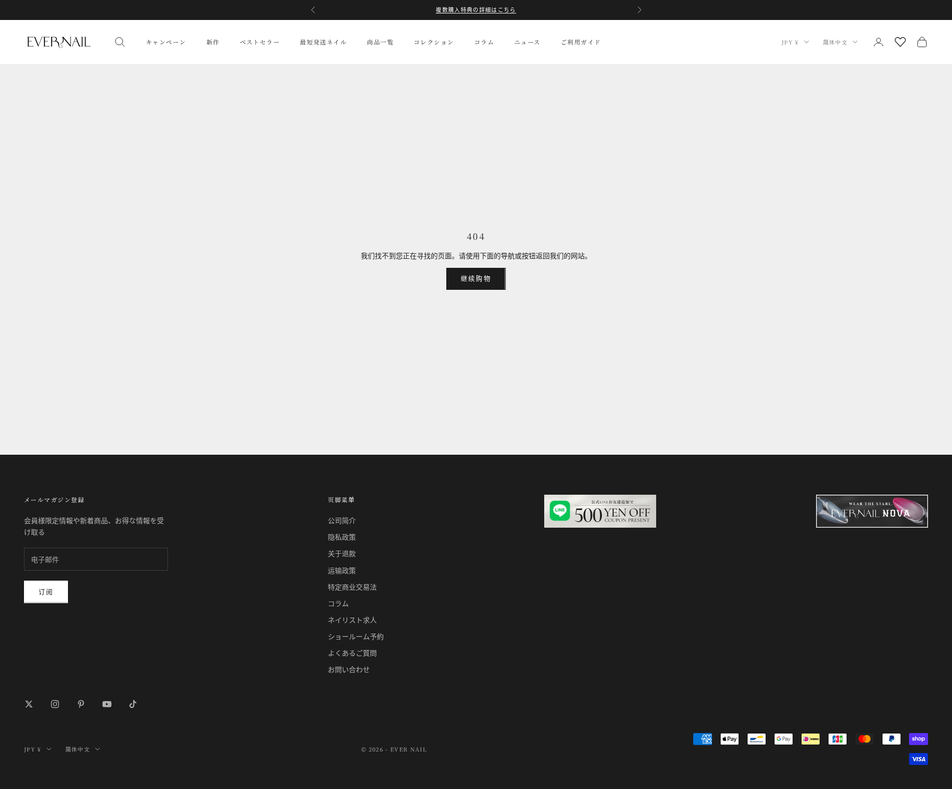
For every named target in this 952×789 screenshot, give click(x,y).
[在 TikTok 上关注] (133, 704)
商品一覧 (380, 41)
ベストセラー (260, 41)
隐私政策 (342, 537)
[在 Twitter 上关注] (29, 704)
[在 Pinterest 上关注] (81, 704)
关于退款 (342, 553)
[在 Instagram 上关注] (55, 704)
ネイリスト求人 (352, 620)
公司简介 (342, 520)
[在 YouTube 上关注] (107, 704)
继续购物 (476, 278)
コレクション (434, 41)
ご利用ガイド (581, 41)
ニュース (527, 41)
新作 (213, 41)
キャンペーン (166, 41)
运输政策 (342, 570)
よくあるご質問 (352, 653)
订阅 (45, 592)
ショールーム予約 (356, 636)
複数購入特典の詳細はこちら (476, 9)
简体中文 (835, 42)
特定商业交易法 (352, 587)
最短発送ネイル (323, 41)
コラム (484, 41)
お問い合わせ (349, 669)
